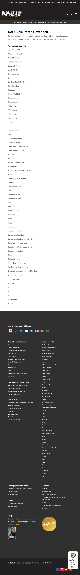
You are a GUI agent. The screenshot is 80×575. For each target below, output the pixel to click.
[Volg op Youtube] (66, 569)
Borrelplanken (13, 86)
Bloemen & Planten (48, 353)
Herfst (10, 134)
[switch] (73, 567)
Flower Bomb (13, 122)
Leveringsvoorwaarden (15, 504)
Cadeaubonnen (14, 98)
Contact (44, 489)
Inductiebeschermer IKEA (16, 359)
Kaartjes (11, 154)
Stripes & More (14, 259)
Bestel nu (11, 345)
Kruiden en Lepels (47, 405)
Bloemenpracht (14, 74)
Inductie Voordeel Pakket (18, 146)
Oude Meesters (47, 431)
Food (10, 126)
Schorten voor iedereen (17, 243)
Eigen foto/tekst (13, 348)
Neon (10, 223)
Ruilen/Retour (46, 492)
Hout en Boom (46, 396)
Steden (44, 442)
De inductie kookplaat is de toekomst (20, 489)
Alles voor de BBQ (15, 54)
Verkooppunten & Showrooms (17, 373)
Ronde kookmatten (15, 231)
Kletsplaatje (13, 166)
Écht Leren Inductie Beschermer (52, 365)
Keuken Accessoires (16, 162)
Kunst (10, 175)
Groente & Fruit (14, 130)
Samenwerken (12, 365)
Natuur (44, 428)
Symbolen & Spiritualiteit (18, 267)
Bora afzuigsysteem (14, 362)
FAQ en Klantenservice (49, 494)
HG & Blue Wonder (15, 138)
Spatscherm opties (15, 251)
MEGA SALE (12, 207)
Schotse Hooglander (48, 433)
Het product (12, 356)
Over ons (45, 502)
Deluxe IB (12, 106)
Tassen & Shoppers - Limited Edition (22, 271)
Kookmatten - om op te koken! (20, 170)
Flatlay (44, 376)
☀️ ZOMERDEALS (14, 50)
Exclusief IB (12, 118)
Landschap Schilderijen (17, 179)
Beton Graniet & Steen (49, 348)
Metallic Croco (13, 211)
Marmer (44, 425)
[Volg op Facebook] (57, 569)
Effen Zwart (13, 114)
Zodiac (10, 295)
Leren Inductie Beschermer (17, 350)
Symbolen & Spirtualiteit (50, 448)
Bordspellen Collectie (16, 82)
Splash (10, 255)
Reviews (44, 508)
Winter (10, 287)
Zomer (10, 303)
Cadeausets (13, 102)
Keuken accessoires (14, 397)
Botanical (11, 90)
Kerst (10, 158)
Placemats (12, 227)
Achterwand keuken (14, 394)
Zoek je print (12, 353)
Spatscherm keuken (14, 388)
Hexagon (45, 391)
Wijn (43, 459)
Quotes (44, 451)
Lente (10, 191)
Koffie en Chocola (47, 402)
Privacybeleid (12, 506)
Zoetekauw (12, 299)
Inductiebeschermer (16, 150)
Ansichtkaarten (14, 58)
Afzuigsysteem (13, 494)
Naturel (11, 219)
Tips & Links (12, 368)
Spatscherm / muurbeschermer (20, 247)
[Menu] (76, 552)
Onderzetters (12, 400)
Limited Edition (14, 195)
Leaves (11, 183)
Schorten (11, 411)
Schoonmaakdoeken (16, 235)
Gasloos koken (13, 492)
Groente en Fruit (47, 385)
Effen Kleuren (13, 110)
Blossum (11, 78)
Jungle (44, 399)
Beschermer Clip (14, 62)
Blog (9, 370)
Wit (9, 291)
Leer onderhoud (14, 187)
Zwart (44, 476)
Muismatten (12, 215)
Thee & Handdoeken (16, 275)
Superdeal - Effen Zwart (17, 263)
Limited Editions (14, 199)
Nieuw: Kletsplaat (14, 420)
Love (10, 203)
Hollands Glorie (14, 142)
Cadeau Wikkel (14, 94)
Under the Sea (13, 279)
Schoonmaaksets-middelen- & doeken (23, 239)
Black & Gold (13, 70)
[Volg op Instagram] (62, 569)
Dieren (44, 362)
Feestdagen (46, 373)
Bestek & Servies (15, 66)
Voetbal (11, 283)
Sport (43, 436)
